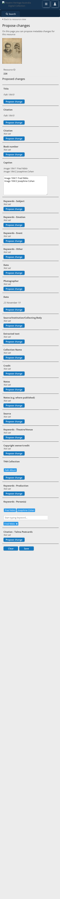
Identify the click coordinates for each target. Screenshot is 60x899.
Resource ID (9, 69)
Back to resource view (14, 19)
